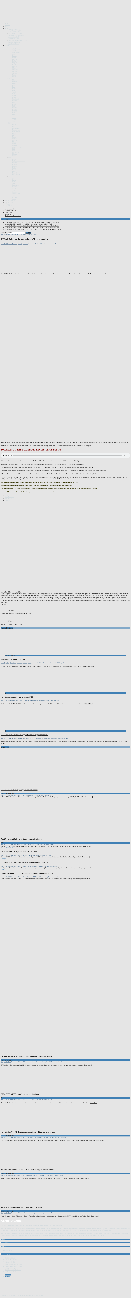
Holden (14, 100)
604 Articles (17, 592)
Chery (14, 68)
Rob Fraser (13, 663)
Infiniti (14, 112)
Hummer (15, 107)
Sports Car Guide (13, 44)
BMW (14, 57)
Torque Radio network (70, 482)
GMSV (14, 97)
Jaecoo (14, 118)
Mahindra (15, 138)
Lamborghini (16, 130)
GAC (14, 92)
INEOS (14, 111)
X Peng (14, 197)
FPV (13, 90)
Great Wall (15, 99)
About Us (3, 1239)
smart (14, 183)
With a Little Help (6, 1250)
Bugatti (14, 63)
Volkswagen (16, 193)
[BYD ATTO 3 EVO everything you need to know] (20, 1090)
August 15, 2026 (6, 1062)
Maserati (14, 140)
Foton (14, 88)
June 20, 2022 (5, 663)
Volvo (14, 195)
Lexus (14, 133)
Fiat (13, 85)
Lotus (14, 137)
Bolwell (14, 59)
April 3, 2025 (5, 700)
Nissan (14, 156)
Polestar (14, 164)
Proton (14, 168)
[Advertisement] (36, 16)
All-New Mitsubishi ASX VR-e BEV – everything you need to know (27, 1170)
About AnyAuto (9, 209)
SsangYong (15, 185)
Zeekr (14, 199)
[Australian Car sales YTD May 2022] (20, 654)
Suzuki (14, 188)
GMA (14, 95)
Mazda (14, 143)
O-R (9, 157)
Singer (14, 180)
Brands (7, 45)
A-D (9, 47)
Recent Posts (5, 747)
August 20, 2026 (6, 877)
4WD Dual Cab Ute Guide (13, 1270)
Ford (13, 87)
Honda (14, 104)
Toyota (14, 192)
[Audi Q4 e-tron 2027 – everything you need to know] (37, 835)
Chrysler (14, 71)
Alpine (14, 50)
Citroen (14, 73)
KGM (14, 125)
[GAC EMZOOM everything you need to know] (37, 786)
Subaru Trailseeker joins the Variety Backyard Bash (21, 1207)
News (6, 26)
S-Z (9, 176)
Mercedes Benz (17, 147)
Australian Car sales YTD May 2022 (15, 659)
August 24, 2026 (6, 795)
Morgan (14, 154)
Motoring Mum (9, 202)
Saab (13, 178)
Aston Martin (16, 52)
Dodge (14, 76)
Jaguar (14, 119)
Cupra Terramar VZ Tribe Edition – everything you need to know (27, 873)
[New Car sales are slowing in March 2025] (20, 691)
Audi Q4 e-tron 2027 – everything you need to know (21, 839)
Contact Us (8, 214)
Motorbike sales (9, 497)
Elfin (13, 80)
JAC (13, 116)
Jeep (13, 121)
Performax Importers (18, 161)
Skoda (14, 181)
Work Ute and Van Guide (16, 35)
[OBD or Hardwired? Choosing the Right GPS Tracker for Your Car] (37, 1053)
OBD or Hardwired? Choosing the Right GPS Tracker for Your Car (27, 1056)
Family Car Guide (13, 37)
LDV (14, 135)
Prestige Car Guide (14, 42)
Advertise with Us (10, 210)
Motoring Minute (10, 200)
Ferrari (14, 83)
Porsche (14, 166)
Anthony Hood (13, 700)
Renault (14, 173)
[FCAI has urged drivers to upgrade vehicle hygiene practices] (20, 729)
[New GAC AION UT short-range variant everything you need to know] (20, 1128)
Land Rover (16, 131)
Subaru (14, 187)
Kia (13, 126)
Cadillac (14, 66)
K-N (9, 123)
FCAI (6, 495)
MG (13, 149)
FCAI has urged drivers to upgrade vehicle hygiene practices (24, 735)
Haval (14, 102)
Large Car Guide (13, 38)
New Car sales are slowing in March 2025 (17, 697)
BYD (14, 64)
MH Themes (39, 1295)
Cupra (14, 75)
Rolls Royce (16, 174)
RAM (14, 169)
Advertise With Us (5, 1242)
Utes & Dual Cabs (14, 32)
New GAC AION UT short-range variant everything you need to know (28, 1132)
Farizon (14, 81)
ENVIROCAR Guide (15, 33)
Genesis (14, 94)
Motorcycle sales (10, 498)
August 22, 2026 (6, 844)
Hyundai (15, 109)
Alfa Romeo (16, 49)
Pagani (14, 159)
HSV (13, 106)
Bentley (14, 56)
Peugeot (14, 162)
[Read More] (92, 666)
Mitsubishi (15, 152)
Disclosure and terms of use (13, 216)
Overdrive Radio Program (38, 488)
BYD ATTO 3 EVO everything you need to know (20, 1094)
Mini (13, 150)
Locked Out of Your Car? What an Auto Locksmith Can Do (24, 862)
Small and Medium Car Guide (17, 40)
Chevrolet (15, 69)
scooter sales (8, 500)
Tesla (13, 190)
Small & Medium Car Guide (13, 1264)
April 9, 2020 (5, 738)
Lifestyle (7, 204)
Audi (13, 54)
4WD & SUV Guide (14, 30)
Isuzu (14, 114)
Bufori (14, 61)
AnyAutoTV (8, 205)
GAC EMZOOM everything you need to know (19, 790)
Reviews (7, 25)
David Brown (13, 244)
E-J (9, 78)
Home (6, 23)
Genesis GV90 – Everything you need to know (19, 851)
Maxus (14, 142)
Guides (7, 28)
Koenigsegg (16, 128)
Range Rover (16, 171)
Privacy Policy (9, 212)
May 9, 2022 (5, 244)
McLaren (15, 145)
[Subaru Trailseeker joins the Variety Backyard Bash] (20, 1204)
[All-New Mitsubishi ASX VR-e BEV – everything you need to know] (20, 1166)
